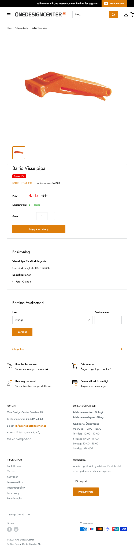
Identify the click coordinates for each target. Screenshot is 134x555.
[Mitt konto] (126, 14)
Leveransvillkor (15, 482)
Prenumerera (117, 3)
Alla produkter (21, 28)
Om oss (11, 471)
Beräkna (22, 332)
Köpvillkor (12, 477)
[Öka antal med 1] (51, 216)
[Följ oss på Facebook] (9, 529)
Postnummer (102, 312)
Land (15, 312)
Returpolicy (18, 349)
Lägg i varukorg (39, 229)
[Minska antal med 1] (32, 216)
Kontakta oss (14, 466)
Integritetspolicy (16, 488)
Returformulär (14, 498)
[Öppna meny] (8, 14)
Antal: (15, 216)
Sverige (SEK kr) (16, 514)
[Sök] (113, 14)
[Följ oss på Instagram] (16, 529)
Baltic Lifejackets (22, 183)
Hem (9, 28)
